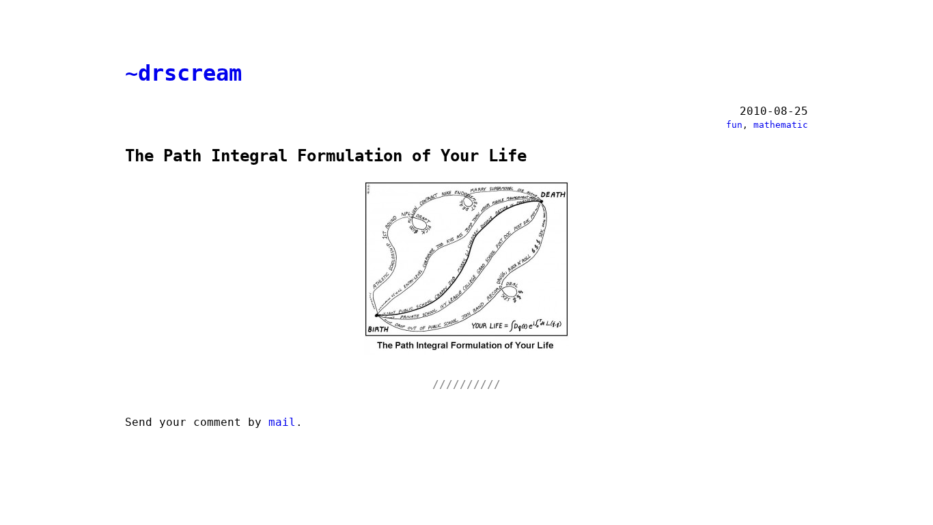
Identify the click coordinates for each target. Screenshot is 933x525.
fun (734, 125)
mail (282, 422)
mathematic (780, 125)
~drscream (183, 73)
